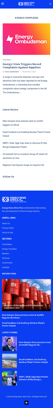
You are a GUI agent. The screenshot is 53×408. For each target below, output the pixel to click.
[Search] (50, 4)
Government (7, 263)
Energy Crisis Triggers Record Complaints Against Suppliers (22, 66)
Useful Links (8, 218)
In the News (7, 244)
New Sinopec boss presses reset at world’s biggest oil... (35, 343)
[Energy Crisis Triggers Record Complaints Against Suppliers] (26, 39)
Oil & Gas (6, 258)
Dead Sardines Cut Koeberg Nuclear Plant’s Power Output (33, 360)
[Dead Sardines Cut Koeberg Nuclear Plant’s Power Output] (9, 361)
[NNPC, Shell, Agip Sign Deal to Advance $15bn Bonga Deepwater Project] (9, 378)
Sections (7, 239)
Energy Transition (9, 249)
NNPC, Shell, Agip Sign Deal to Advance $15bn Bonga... (33, 378)
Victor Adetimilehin (12, 72)
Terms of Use (7, 233)
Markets (5, 253)
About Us (6, 223)
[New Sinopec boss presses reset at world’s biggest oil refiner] (9, 344)
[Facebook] (26, 403)
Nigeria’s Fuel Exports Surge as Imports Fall (23, 165)
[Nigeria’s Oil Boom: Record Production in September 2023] (26, 295)
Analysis (5, 267)
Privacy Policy (8, 228)
